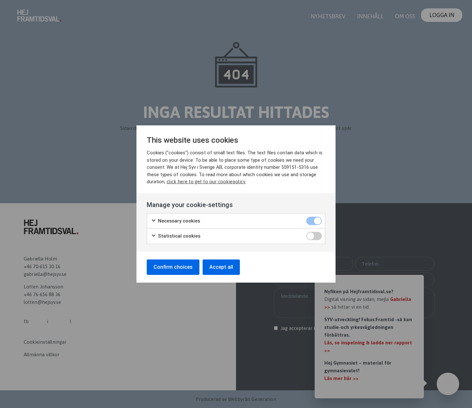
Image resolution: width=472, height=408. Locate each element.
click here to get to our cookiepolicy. (206, 181)
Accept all (221, 267)
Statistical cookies (178, 236)
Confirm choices (173, 267)
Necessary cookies (178, 221)
